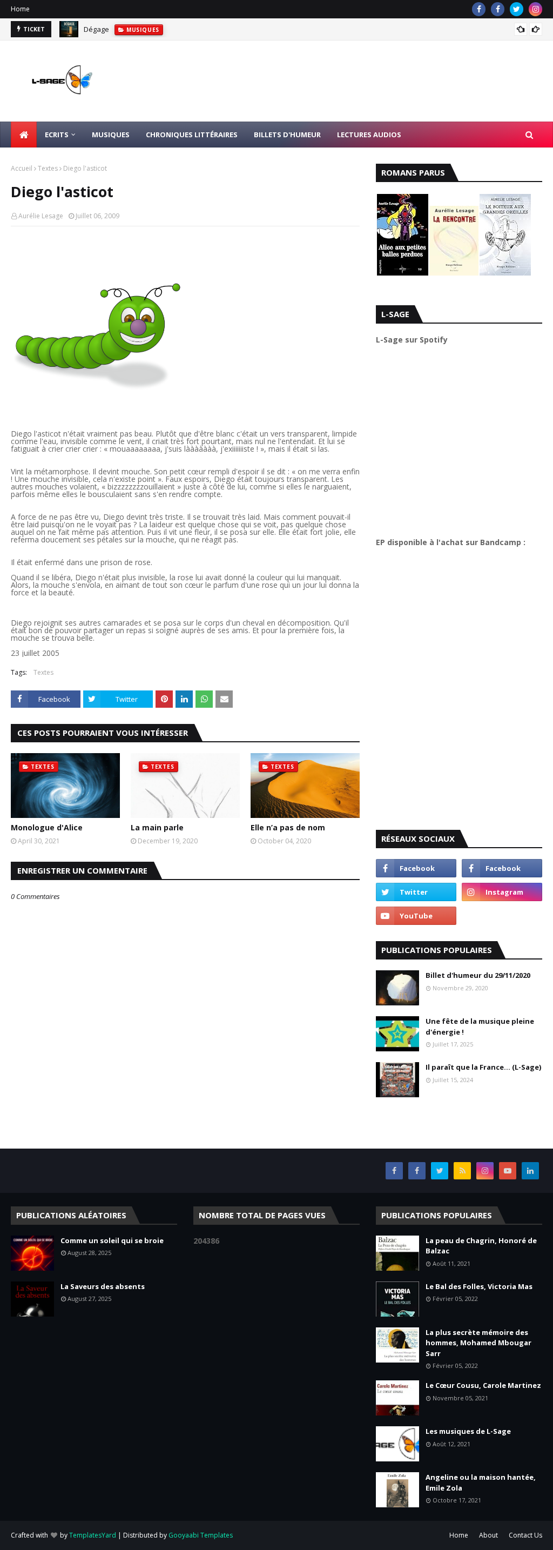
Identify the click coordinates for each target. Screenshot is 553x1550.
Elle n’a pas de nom (288, 827)
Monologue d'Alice (47, 827)
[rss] (462, 1170)
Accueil (21, 168)
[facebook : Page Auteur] (416, 868)
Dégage (96, 29)
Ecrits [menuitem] (57, 134)
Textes (48, 168)
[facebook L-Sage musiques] (478, 9)
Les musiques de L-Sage (468, 1431)
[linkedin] (530, 1170)
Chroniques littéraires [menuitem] (192, 134)
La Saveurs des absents (102, 1286)
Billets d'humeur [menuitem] (287, 134)
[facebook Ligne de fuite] (497, 9)
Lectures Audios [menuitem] (369, 134)
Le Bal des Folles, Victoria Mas (479, 1286)
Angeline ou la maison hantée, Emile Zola (481, 1482)
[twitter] (516, 9)
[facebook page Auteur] (417, 1170)
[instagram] (535, 9)
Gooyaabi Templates (200, 1535)
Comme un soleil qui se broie (112, 1240)
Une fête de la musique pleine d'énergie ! (480, 1026)
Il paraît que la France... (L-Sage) (483, 1067)
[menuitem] (24, 134)
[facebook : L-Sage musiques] (502, 868)
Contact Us (525, 1535)
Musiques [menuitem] (111, 134)
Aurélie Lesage (40, 215)
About (488, 1535)
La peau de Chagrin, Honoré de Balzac (481, 1246)
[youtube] (416, 916)
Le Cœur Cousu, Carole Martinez (483, 1385)
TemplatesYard (92, 1535)
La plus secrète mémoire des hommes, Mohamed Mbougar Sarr (478, 1342)
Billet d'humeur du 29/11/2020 (478, 975)
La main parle (157, 827)
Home (20, 9)
